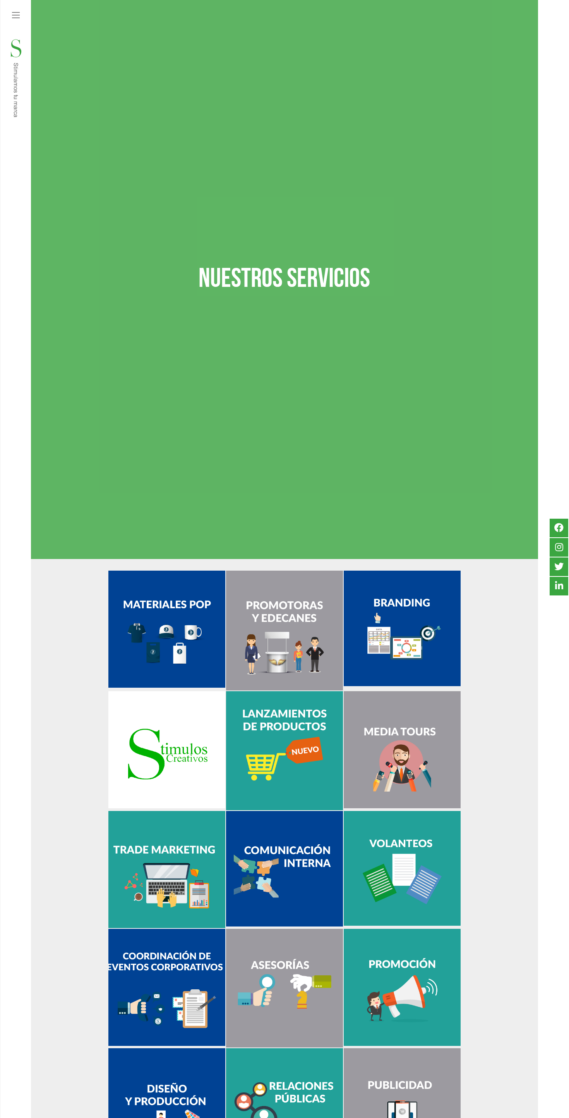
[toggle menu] (15, 15)
